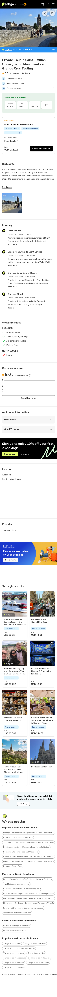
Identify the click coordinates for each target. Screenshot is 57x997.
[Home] (14, 4)
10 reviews (14, 73)
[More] (29, 375)
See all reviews (29, 398)
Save (21, 803)
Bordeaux (25, 73)
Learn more (10, 560)
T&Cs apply (24, 454)
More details (10, 141)
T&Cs (53, 49)
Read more (7, 187)
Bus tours (45, 974)
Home (4, 974)
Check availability (41, 148)
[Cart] (42, 4)
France (12, 974)
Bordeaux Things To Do (28, 974)
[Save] (24, 594)
